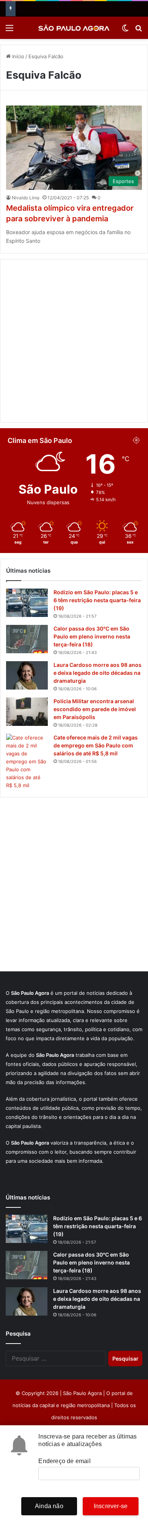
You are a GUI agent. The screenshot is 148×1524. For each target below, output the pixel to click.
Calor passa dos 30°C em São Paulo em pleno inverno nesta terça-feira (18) (92, 636)
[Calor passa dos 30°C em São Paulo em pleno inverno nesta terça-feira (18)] (27, 639)
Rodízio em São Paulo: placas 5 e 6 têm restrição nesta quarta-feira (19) (97, 600)
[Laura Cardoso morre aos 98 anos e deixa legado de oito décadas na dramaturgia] (27, 675)
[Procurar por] (138, 30)
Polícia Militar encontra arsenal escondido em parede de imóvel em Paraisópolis (95, 709)
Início (17, 56)
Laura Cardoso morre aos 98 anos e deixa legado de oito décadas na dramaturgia (98, 673)
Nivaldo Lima (25, 197)
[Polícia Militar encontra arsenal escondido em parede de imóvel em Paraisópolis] (27, 712)
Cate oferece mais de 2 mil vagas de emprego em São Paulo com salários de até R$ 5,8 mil (96, 745)
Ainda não (49, 1506)
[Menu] (9, 30)
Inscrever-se (111, 1506)
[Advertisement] (74, 341)
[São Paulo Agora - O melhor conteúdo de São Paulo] (74, 28)
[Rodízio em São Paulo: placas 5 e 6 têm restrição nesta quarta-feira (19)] (27, 603)
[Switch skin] (125, 30)
